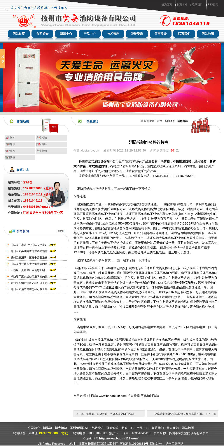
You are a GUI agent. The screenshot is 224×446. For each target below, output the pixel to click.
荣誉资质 (137, 33)
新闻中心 (66, 33)
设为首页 (166, 4)
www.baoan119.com (113, 395)
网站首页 (19, 33)
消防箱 (165, 161)
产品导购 (41, 150)
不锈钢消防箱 (182, 161)
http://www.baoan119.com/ (118, 438)
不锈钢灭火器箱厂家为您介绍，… (30, 270)
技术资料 (113, 33)
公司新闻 (10, 137)
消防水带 (125, 166)
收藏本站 (182, 4)
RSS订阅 (212, 4)
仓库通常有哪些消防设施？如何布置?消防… (179, 413)
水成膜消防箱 (98, 166)
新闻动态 (169, 121)
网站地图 (208, 33)
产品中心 (90, 33)
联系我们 (197, 4)
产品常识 (41, 137)
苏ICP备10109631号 (134, 443)
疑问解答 (10, 157)
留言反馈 (160, 33)
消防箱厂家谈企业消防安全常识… (30, 244)
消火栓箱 (200, 161)
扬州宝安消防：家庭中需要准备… (30, 257)
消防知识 (10, 144)
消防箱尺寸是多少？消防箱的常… (30, 263)
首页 (159, 121)
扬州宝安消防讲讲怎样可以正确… (30, 282)
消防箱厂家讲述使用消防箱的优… (30, 276)
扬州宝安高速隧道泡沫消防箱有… (30, 251)
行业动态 (10, 150)
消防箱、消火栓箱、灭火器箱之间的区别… (111, 413)
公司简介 (42, 33)
